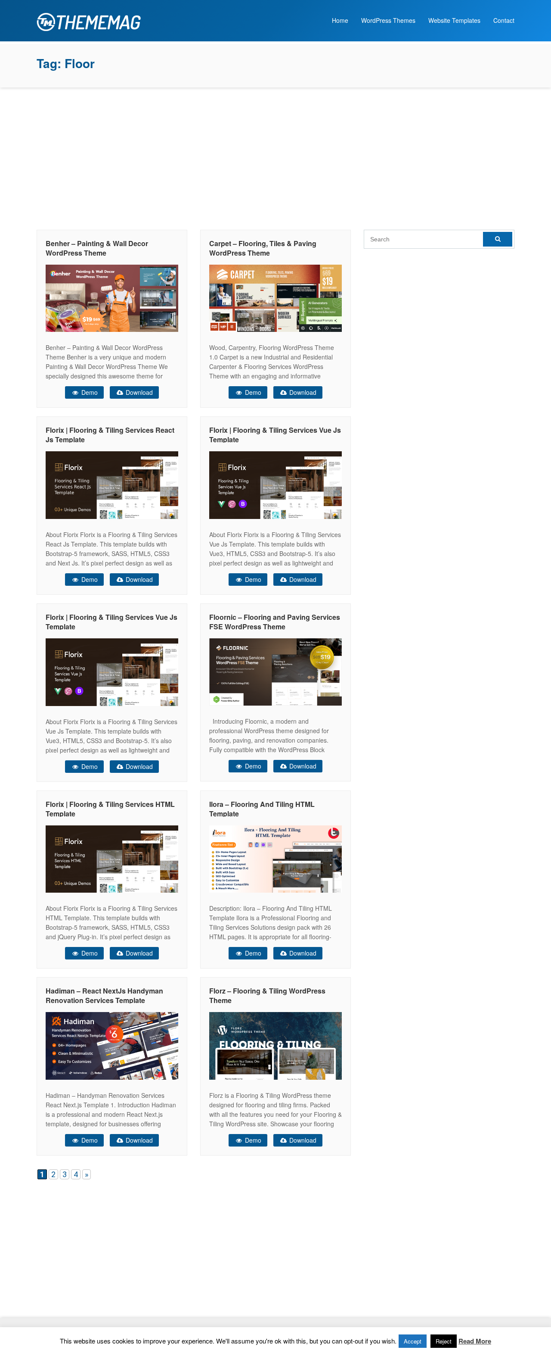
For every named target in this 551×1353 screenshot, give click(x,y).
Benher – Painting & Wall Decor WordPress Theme (97, 248)
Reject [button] (444, 1341)
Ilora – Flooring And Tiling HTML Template (262, 809)
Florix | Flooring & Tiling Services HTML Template (110, 809)
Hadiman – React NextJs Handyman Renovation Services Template (104, 995)
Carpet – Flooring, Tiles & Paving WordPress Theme (262, 248)
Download (138, 392)
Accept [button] (412, 1341)
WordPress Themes (388, 20)
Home (340, 20)
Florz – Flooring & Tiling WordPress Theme (267, 995)
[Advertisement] (275, 156)
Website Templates (454, 20)
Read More (474, 1341)
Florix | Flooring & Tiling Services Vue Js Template (275, 434)
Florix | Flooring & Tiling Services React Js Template (110, 434)
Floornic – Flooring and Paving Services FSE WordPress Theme (274, 621)
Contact (503, 20)
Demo (89, 392)
